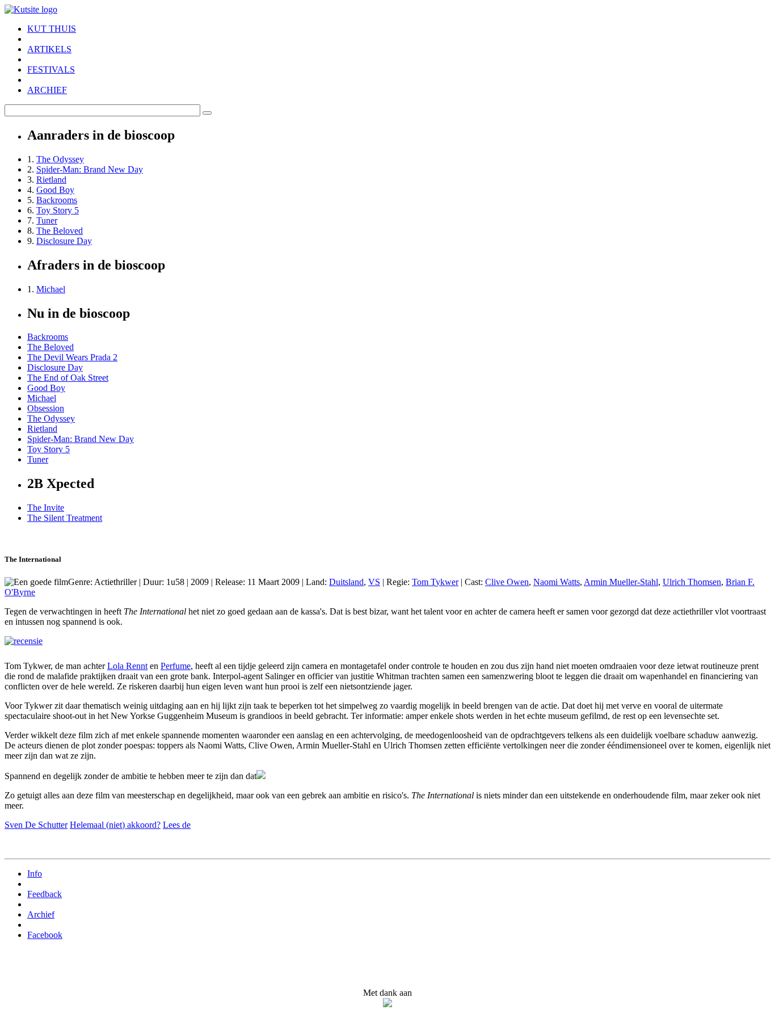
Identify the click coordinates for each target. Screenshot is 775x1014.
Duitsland (346, 582)
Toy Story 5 (57, 210)
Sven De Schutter (36, 825)
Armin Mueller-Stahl (621, 582)
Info (34, 873)
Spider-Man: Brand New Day (89, 169)
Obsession (45, 408)
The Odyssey (60, 159)
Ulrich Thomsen (692, 582)
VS (374, 582)
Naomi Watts (556, 582)
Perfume (176, 666)
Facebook (44, 935)
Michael (50, 289)
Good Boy (55, 190)
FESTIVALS (51, 69)
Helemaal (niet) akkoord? (115, 825)
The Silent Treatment (64, 518)
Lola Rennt (127, 666)
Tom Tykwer (435, 582)
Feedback (44, 894)
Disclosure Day (64, 241)
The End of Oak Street (67, 377)
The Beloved (59, 230)
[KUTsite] (31, 9)
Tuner (46, 220)
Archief (40, 914)
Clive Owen (507, 582)
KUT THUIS (51, 28)
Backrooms (56, 200)
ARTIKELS (49, 49)
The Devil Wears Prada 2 (72, 357)
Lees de (177, 825)
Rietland (51, 179)
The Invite (45, 507)
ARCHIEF (47, 90)
